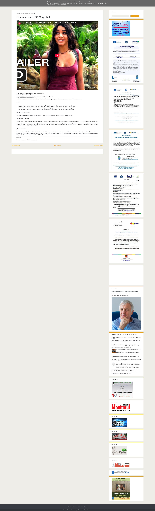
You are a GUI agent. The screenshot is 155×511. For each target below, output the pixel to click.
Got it (106, 3)
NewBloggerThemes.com (87, 509)
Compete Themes (70, 509)
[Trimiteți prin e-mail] (17, 137)
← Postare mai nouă (16, 145)
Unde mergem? (22, 139)
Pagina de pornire (57, 145)
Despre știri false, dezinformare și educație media (125, 291)
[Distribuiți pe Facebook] (20, 137)
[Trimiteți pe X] (19, 137)
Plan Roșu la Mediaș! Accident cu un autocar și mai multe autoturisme (124, 344)
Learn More (101, 3)
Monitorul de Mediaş (82, 507)
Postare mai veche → (98, 145)
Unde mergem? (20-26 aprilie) (33, 17)
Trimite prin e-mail (32, 139)
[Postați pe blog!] (18, 137)
